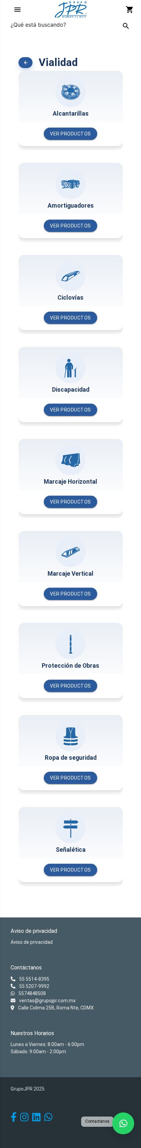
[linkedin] (36, 1119)
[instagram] (24, 1119)
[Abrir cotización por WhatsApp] (123, 1123)
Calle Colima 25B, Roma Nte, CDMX (55, 1007)
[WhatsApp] (48, 1119)
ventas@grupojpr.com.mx (47, 1000)
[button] (25, 62)
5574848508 (31, 993)
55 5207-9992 (33, 986)
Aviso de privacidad (32, 942)
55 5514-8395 (33, 979)
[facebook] (14, 1119)
